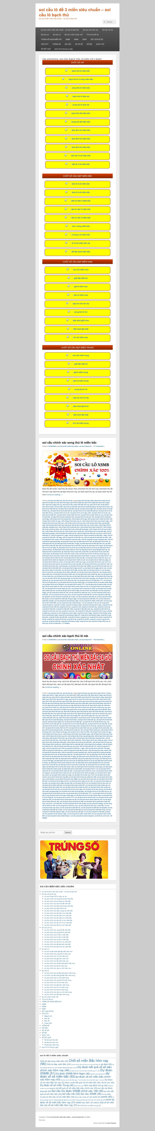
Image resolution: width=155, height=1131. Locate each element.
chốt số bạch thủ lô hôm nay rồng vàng (58, 525)
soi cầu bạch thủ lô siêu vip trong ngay (83, 578)
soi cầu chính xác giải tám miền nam (56, 958)
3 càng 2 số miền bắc (81, 234)
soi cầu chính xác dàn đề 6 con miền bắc (57, 915)
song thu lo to (85, 617)
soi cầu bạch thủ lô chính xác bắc (74, 558)
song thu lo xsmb (95, 619)
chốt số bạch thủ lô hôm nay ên (71, 521)
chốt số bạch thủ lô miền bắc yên (69, 527)
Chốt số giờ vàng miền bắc (54, 1061)
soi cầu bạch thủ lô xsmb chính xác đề (75, 586)
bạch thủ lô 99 (77, 701)
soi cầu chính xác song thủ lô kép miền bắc (58, 899)
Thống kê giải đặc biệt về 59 (84, 1100)
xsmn (99, 1102)
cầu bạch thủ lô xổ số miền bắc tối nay (100, 724)
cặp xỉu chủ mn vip (81, 303)
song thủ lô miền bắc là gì (102, 609)
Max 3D (46, 1018)
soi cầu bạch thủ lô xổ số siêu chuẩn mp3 (71, 582)
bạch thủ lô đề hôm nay (55, 711)
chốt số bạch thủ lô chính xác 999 (98, 519)
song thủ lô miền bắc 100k (64, 609)
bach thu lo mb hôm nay (100, 713)
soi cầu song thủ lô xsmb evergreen (82, 816)
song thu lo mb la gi (104, 607)
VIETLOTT (44, 44)
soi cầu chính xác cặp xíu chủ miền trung (58, 992)
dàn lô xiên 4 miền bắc (81, 217)
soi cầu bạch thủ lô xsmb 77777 (75, 584)
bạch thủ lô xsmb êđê (70, 507)
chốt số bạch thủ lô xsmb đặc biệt (95, 531)
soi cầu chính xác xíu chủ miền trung (56, 978)
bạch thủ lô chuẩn (68, 707)
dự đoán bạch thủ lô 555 (100, 541)
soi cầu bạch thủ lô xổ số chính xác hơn (63, 580)
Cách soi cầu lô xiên (77, 1064)
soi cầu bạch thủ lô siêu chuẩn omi (64, 574)
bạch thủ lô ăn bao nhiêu (86, 500)
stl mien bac (57, 623)
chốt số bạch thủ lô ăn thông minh (60, 519)
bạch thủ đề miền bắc (81, 113)
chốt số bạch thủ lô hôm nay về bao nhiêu (84, 525)
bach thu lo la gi (72, 713)
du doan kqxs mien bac (65, 754)
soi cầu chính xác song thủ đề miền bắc (57, 930)
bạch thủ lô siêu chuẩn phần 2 (99, 505)
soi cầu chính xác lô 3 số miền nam (56, 982)
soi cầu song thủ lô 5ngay (95, 803)
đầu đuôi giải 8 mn (81, 320)
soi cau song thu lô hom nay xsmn (60, 595)
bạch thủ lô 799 (47, 701)
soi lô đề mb (98, 816)
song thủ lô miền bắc (81, 87)
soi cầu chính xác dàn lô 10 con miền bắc (58, 923)
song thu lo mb (76, 607)
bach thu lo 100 (64, 695)
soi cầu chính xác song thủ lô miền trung (57, 980)
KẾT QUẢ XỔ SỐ (97, 39)
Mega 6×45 (48, 1016)
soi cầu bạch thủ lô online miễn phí (65, 572)
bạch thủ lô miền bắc (81, 71)
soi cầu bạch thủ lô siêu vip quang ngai (57, 578)
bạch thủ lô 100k (74, 695)
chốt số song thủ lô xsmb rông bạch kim (94, 539)
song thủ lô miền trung (98, 611)
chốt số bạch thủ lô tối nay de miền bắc (79, 742)
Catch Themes (111, 1123)
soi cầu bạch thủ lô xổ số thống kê (53, 584)
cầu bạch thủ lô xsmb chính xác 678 (68, 515)
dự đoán (106, 1064)
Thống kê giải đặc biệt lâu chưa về (64, 1100)
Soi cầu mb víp (107, 30)
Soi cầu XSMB (91, 1093)
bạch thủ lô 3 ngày (98, 697)
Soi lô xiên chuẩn (82, 1097)
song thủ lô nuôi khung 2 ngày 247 (69, 615)
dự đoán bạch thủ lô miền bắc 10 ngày (67, 543)
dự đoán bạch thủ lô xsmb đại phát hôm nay (93, 550)
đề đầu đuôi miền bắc (81, 251)
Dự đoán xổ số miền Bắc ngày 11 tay (93, 1080)
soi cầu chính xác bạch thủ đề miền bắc (57, 903)
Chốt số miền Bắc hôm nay (74, 1062)
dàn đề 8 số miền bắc (81, 147)
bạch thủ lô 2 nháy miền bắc (81, 79)
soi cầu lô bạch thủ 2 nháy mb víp (55, 896)
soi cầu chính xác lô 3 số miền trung (56, 987)
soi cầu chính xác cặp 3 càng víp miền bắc (58, 911)
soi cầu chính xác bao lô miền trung (56, 990)
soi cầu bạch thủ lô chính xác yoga (74, 562)
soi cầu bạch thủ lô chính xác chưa (97, 558)
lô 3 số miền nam (80, 337)
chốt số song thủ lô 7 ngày (59, 535)
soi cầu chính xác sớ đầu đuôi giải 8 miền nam (59, 963)
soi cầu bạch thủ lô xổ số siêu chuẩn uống (98, 582)
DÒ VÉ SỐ (79, 44)
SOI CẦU (68, 44)
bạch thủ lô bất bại (53, 703)
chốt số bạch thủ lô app (79, 519)
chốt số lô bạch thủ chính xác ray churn (89, 533)
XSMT (84, 39)
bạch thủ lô (93, 693)
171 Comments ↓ (99, 446)
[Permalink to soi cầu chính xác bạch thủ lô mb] (77, 678)
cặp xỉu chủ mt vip (81, 397)
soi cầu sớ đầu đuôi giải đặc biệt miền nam (58, 951)
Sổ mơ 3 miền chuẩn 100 (74, 34)
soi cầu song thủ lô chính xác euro (80, 593)
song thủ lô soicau (74, 617)
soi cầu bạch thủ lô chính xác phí (74, 560)
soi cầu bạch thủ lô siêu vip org (93, 789)
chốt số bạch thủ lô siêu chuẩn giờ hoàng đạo (74, 529)
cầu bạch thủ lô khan (103, 507)
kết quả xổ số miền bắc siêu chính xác (78, 1088)
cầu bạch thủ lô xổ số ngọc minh (80, 513)
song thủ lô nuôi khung (100, 613)
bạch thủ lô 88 (57, 701)
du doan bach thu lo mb (68, 541)
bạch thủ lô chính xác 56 (102, 500)
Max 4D (46, 1021)
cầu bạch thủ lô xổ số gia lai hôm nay (94, 722)
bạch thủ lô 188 (85, 695)
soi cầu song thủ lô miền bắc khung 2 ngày (63, 599)
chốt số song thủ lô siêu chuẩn (98, 750)
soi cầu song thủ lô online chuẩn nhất (91, 601)
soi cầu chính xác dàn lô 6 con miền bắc (57, 942)
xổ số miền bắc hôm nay (63, 1105)
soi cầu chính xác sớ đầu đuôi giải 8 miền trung (59, 973)
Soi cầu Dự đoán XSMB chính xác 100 (77, 1091)
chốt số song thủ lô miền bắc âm (73, 537)
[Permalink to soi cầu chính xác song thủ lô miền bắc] (76, 485)
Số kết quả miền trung (51, 1045)
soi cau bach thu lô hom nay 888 (71, 564)
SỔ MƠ (89, 44)
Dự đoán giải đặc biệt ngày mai (67, 1067)
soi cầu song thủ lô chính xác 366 (57, 593)
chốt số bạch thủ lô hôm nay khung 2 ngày (95, 521)
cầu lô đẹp (45, 519)
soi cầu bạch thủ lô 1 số (103, 556)
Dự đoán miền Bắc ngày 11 (91, 1071)
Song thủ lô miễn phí (84, 611)
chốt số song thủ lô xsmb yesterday (99, 752)
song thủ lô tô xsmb (96, 617)
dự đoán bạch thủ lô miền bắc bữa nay (92, 543)
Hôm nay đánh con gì (96, 1085)
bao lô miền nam (81, 295)
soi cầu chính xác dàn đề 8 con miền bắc (57, 918)
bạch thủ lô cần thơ (54, 705)
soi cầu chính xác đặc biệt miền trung (56, 994)
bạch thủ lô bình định (82, 703)
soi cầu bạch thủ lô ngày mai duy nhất (74, 570)
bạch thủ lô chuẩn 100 (82, 707)
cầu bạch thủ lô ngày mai (88, 509)
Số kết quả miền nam (51, 1042)
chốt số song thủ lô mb (76, 535)
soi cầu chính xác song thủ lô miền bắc (69, 442)
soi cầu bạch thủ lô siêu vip (63, 576)
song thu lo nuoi (56, 613)
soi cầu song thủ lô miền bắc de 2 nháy (62, 597)
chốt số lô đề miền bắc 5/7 (88, 746)
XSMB (67, 39)
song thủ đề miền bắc (81, 121)
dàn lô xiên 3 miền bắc (81, 209)
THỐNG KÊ (56, 44)
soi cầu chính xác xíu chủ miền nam (56, 956)
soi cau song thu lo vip (89, 603)
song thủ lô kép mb (81, 104)
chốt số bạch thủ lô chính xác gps (100, 732)
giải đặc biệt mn (81, 278)
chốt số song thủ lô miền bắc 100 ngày (97, 748)
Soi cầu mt (57, 34)
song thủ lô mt (81, 389)
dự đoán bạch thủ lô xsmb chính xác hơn (66, 550)
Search (68, 832)
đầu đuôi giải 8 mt (81, 406)
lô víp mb (93, 556)
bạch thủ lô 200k (76, 697)
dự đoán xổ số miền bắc (74, 1075)
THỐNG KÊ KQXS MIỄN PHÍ (51, 39)
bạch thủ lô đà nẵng (88, 709)
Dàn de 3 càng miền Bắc (93, 1064)
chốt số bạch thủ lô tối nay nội (54, 531)
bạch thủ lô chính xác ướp (50, 503)
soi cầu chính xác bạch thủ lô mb (65, 636)
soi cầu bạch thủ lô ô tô (94, 570)
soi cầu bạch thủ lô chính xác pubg (97, 560)
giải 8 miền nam (81, 286)
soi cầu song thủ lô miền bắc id (86, 597)
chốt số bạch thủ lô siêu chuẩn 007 (91, 527)
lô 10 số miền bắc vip (81, 243)
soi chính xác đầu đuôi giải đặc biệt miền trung (59, 975)
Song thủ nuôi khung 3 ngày (70, 621)
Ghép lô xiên (79, 1085)
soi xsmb (95, 1096)
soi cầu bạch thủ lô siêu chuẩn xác (99, 787)
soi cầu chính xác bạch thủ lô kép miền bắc (58, 906)
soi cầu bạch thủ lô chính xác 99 (52, 558)
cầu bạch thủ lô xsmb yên (103, 517)
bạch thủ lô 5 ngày (62, 699)
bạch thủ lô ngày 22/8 (91, 503)
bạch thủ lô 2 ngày (97, 695)
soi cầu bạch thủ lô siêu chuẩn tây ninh (88, 574)
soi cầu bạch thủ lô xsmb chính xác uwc (58, 588)
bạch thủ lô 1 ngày (52, 695)
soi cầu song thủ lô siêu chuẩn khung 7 (69, 603)
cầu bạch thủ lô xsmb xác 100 (84, 517)
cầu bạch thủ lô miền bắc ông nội (68, 509)
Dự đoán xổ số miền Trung (57, 1085)
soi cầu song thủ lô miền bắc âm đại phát (94, 808)
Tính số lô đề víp (93, 34)
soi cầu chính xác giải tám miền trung (56, 985)
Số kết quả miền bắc (51, 1040)
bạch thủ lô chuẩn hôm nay (98, 707)
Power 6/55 (48, 1023)
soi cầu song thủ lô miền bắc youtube (98, 812)
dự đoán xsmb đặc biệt (97, 1074)
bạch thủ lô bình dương (67, 703)
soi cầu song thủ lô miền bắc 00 (81, 595)
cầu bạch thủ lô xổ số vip (99, 513)
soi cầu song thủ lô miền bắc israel (94, 810)
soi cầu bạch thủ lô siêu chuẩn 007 (88, 572)
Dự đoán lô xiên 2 (76, 1071)
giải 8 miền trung (81, 372)
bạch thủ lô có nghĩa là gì (61, 709)
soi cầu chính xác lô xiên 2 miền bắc (56, 939)
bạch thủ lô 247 (87, 697)
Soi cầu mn (45, 34)
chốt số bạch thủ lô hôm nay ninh (75, 523)
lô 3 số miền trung (81, 423)
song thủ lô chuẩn (59, 605)
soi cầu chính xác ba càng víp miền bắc (57, 901)
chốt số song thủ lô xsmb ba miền (70, 539)
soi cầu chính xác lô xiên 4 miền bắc (56, 935)
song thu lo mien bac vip (69, 611)
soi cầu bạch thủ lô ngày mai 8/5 (72, 568)
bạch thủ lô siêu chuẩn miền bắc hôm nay (76, 505)
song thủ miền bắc (55, 621)
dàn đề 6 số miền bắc (81, 138)
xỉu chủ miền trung (81, 355)
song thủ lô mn (80, 312)
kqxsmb (54, 1088)
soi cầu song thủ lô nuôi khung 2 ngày (66, 601)
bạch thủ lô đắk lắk (101, 709)
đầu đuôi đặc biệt (81, 329)
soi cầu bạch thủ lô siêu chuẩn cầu (97, 785)
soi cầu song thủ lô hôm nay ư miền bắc (91, 806)
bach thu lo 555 (84, 699)
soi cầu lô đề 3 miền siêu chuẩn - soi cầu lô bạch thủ (74, 446)
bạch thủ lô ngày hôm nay (54, 505)
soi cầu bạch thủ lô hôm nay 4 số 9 (97, 562)
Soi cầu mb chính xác (90, 30)
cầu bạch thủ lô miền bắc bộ (87, 720)
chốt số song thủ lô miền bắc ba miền (96, 537)
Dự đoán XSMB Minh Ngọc (73, 1073)
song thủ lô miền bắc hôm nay (83, 609)
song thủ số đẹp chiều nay (99, 621)
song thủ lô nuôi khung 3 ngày (90, 615)
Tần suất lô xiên (99, 1100)
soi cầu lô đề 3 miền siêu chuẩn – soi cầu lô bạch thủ (75, 12)
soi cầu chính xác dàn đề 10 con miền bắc (58, 920)
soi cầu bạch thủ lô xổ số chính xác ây (97, 791)
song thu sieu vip (85, 621)
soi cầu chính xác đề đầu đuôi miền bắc (57, 944)
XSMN (76, 39)
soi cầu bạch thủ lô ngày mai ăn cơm (94, 568)
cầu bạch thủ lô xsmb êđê (101, 728)
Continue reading (54, 494)
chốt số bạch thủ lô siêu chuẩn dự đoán (94, 740)
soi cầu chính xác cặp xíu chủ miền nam (57, 968)
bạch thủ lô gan (64, 503)
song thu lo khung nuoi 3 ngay (91, 605)
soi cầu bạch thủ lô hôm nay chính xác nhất (96, 564)
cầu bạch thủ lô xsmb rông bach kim (62, 517)
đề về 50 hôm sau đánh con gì (89, 1105)
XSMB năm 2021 (85, 1102)
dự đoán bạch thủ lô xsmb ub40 (79, 556)
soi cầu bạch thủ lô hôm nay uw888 (79, 566)
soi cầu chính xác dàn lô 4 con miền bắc (57, 925)
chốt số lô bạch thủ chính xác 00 (66, 533)
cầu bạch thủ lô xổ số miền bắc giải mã (85, 511)
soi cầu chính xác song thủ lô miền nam (57, 954)
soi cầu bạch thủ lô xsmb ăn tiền (96, 584)
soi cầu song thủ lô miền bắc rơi (87, 599)
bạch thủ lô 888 (67, 701)
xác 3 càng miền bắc (81, 226)
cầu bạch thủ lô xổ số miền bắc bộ (61, 511)
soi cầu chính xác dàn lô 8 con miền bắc (57, 946)
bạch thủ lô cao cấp (67, 705)
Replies (66, 623)
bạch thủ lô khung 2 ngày (64, 49)
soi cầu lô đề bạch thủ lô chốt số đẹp (67, 590)
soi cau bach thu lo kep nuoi (100, 566)
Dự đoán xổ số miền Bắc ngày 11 (71, 1080)
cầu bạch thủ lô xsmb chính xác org (91, 515)
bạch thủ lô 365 (51, 699)
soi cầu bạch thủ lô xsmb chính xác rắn (89, 799)
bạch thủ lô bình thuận (96, 703)
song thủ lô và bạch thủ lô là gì (56, 619)
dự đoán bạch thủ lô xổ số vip (87, 548)
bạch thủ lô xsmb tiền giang (87, 507)
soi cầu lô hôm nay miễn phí (89, 590)
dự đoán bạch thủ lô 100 (84, 541)
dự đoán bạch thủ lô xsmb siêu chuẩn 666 (75, 552)
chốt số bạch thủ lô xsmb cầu (74, 531)
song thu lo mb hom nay (89, 607)
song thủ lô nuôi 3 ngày (84, 613)
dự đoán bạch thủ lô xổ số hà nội (67, 548)
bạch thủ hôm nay (84, 693)
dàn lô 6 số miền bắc (81, 183)
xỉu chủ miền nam (81, 269)
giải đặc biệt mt (80, 363)
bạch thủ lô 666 (94, 699)
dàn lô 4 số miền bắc (81, 164)
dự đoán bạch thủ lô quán (95, 545)
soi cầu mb (71, 1093)
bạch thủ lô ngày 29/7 (74, 716)
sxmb (106, 1096)
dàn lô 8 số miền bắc (81, 192)
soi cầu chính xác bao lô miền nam (55, 966)
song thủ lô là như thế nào (50, 607)
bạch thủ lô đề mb (82, 711)
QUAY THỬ (100, 44)
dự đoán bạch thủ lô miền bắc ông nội (74, 545)
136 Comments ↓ (99, 640)
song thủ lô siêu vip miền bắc (58, 617)
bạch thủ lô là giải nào (77, 503)
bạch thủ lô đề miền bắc (96, 711)
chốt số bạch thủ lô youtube (93, 744)
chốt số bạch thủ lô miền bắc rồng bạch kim (91, 738)
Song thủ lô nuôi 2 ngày (69, 613)
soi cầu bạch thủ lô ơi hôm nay (98, 783)
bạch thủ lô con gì (75, 709)
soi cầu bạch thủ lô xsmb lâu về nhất (83, 588)
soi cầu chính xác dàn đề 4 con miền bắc (57, 913)
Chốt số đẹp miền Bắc (58, 1064)
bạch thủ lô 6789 (105, 699)
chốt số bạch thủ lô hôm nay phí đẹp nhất (81, 736)
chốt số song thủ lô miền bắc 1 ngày (95, 535)
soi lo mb (106, 816)
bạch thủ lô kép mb (81, 96)
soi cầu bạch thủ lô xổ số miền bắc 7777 (90, 580)
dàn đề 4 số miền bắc (81, 130)
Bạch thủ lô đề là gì (70, 711)
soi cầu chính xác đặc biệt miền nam (56, 961)
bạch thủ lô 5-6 (73, 699)
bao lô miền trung (81, 380)
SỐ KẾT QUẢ (46, 49)
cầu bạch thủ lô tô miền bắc (73, 722)
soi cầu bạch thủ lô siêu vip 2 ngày (83, 576)
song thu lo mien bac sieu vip (51, 611)
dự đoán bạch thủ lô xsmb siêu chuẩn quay (93, 554)
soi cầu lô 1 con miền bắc (54, 803)
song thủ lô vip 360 (83, 619)
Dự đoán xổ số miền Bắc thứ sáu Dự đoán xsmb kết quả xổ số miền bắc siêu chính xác (77, 1081)
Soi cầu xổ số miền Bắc (61, 1096)
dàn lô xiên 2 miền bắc (81, 200)
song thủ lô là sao (65, 607)
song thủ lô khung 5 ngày (74, 605)
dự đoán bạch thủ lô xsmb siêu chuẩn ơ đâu (65, 554)
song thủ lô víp (71, 619)
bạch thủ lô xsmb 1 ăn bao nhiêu (52, 507)
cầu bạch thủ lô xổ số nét (62, 513)
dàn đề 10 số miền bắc (81, 155)
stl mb (51, 623)
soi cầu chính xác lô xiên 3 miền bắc (56, 937)
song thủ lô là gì (107, 605)
